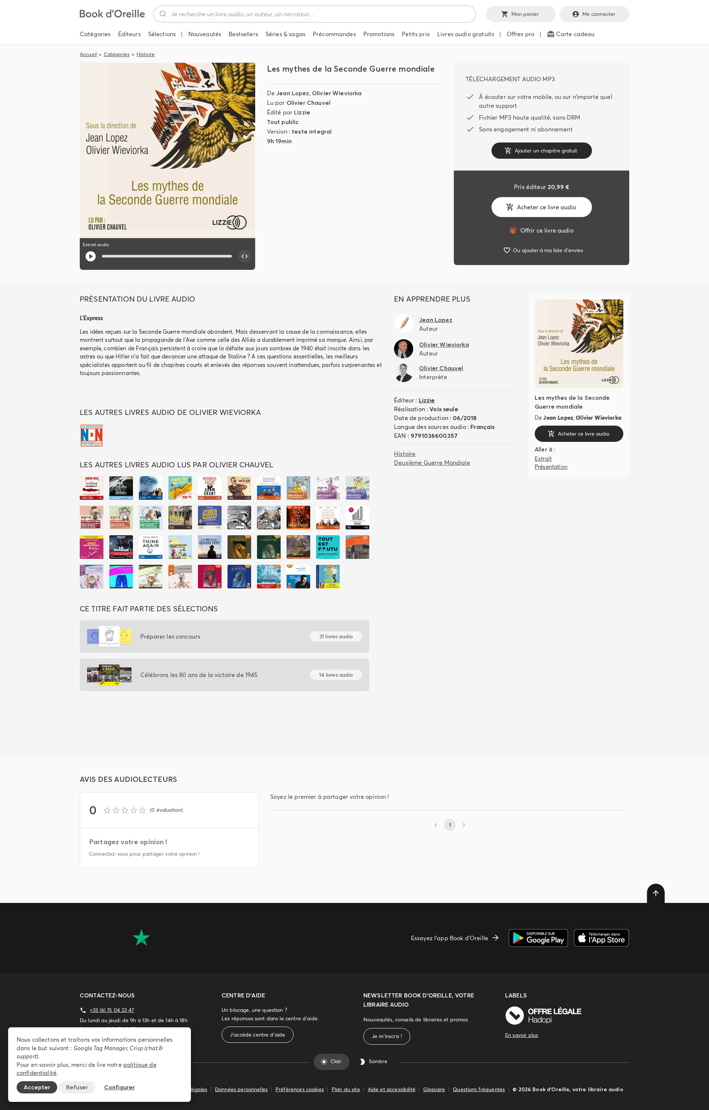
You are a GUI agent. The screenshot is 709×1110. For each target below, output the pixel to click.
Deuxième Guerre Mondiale (432, 462)
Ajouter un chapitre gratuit (546, 150)
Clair (335, 1061)
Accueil (88, 54)
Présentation (551, 466)
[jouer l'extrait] (91, 256)
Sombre (378, 1061)
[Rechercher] (162, 14)
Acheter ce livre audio (546, 207)
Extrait (543, 458)
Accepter (37, 1087)
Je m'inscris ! (387, 1036)
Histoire (146, 54)
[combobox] (315, 14)
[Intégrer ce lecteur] (245, 256)
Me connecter (599, 14)
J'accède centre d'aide (257, 1034)
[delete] (656, 893)
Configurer (119, 1087)
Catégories (117, 54)
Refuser (77, 1087)
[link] (541, 230)
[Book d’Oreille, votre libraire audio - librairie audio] (112, 15)
